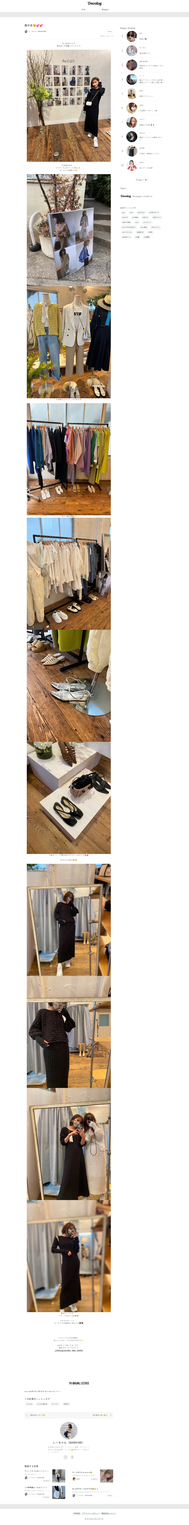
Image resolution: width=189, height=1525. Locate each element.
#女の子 (125, 217)
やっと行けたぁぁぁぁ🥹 (82, 1472)
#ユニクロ (45, 1490)
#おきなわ (141, 212)
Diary (110, 31)
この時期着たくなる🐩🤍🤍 (35, 1487)
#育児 (150, 232)
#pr (25, 1474)
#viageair (87, 1492)
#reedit (29, 1404)
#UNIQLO (28, 1490)
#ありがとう (156, 227)
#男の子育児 (126, 222)
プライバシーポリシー (91, 1513)
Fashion (46, 1480)
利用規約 (76, 1513)
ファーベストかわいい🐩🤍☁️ (36, 1471)
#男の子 (145, 217)
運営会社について (109, 1513)
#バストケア (105, 1492)
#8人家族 (143, 227)
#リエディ (55, 1404)
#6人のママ (147, 222)
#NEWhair (76, 1475)
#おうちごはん (127, 232)
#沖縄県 (147, 237)
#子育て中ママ (154, 212)
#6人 (137, 222)
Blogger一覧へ (142, 180)
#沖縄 (137, 237)
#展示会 (66, 1404)
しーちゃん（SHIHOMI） (69, 1442)
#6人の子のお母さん (129, 227)
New (84, 9)
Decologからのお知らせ (143, 196)
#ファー (36, 1474)
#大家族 (135, 217)
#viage (81, 1492)
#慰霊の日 (140, 232)
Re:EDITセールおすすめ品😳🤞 (85, 1489)
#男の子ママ (157, 217)
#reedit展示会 (42, 1404)
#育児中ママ (126, 237)
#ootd (83, 1475)
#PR (131, 212)
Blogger (105, 9)
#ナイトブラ (96, 1492)
